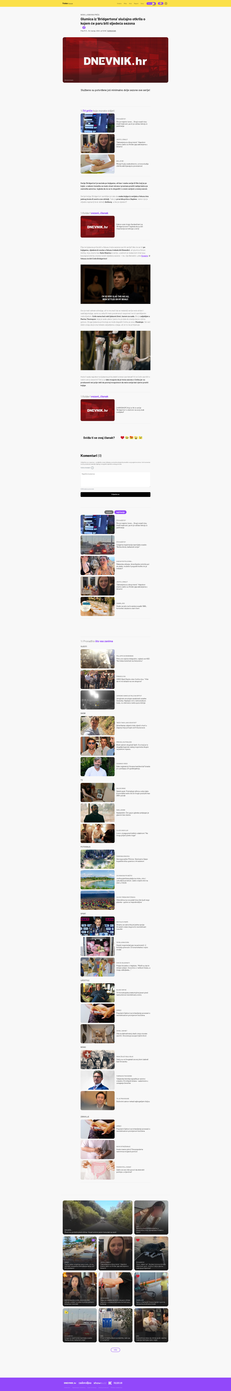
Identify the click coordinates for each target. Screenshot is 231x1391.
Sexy (142, 3)
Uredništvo (67, 1387)
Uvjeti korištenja (91, 1387)
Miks (125, 3)
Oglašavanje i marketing (78, 1387)
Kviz (130, 3)
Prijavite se (115, 494)
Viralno (119, 3)
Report (136, 3)
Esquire (144, 256)
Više (115, 1350)
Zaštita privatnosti (103, 1387)
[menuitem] (166, 3)
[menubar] (166, 3)
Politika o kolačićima (116, 1387)
